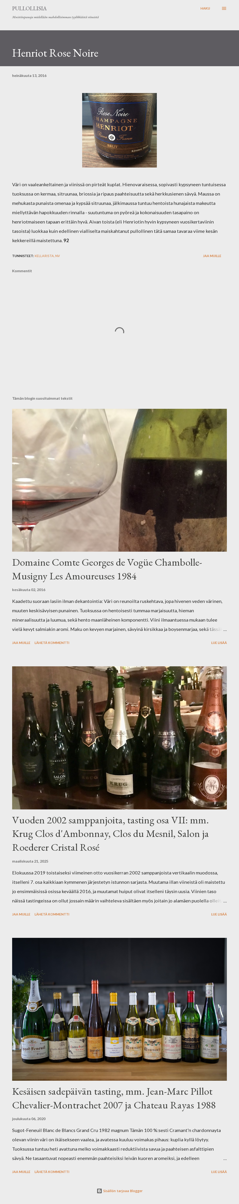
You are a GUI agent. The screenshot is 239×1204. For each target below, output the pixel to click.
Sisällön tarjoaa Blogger (122, 1191)
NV (57, 256)
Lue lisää (219, 643)
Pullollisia (29, 8)
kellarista (44, 256)
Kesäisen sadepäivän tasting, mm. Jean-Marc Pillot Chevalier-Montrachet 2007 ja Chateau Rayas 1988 (114, 1097)
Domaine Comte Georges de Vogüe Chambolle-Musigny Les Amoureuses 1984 (107, 568)
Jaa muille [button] (212, 256)
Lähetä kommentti (52, 643)
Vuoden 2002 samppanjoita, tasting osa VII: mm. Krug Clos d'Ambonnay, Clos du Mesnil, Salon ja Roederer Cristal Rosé (110, 833)
